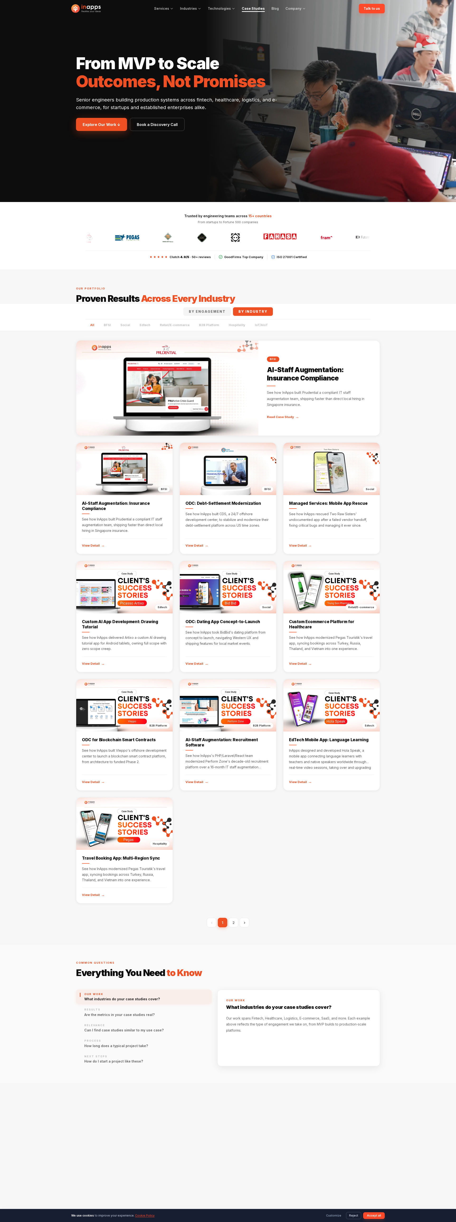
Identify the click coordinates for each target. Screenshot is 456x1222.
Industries (188, 8)
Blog (275, 8)
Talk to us (372, 8)
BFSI (107, 325)
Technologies (219, 8)
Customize (333, 1215)
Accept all (374, 1215)
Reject (353, 1215)
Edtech (145, 325)
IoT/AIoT (261, 325)
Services (161, 8)
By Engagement (207, 311)
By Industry (252, 311)
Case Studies (253, 8)
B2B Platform (209, 325)
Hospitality (237, 325)
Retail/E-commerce (175, 325)
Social (125, 325)
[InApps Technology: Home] (86, 8)
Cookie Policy (145, 1215)
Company (293, 8)
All (92, 325)
